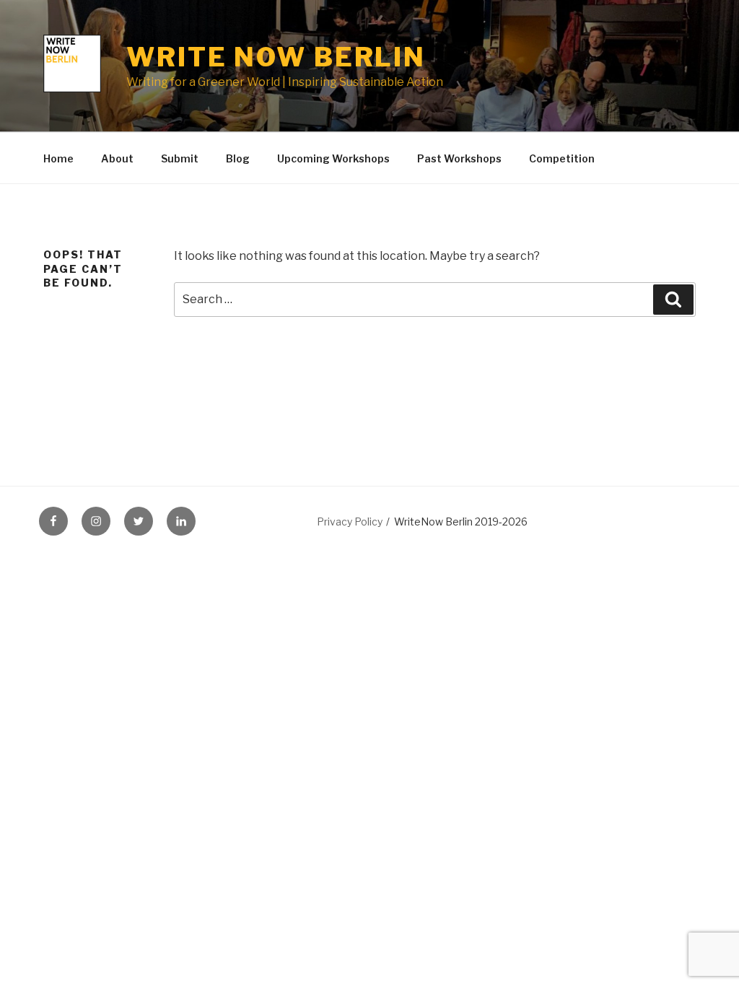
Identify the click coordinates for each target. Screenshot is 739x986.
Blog (238, 158)
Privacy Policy (349, 521)
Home (58, 158)
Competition (562, 158)
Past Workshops (459, 158)
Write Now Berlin (276, 57)
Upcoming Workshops (333, 158)
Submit (179, 158)
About (117, 158)
